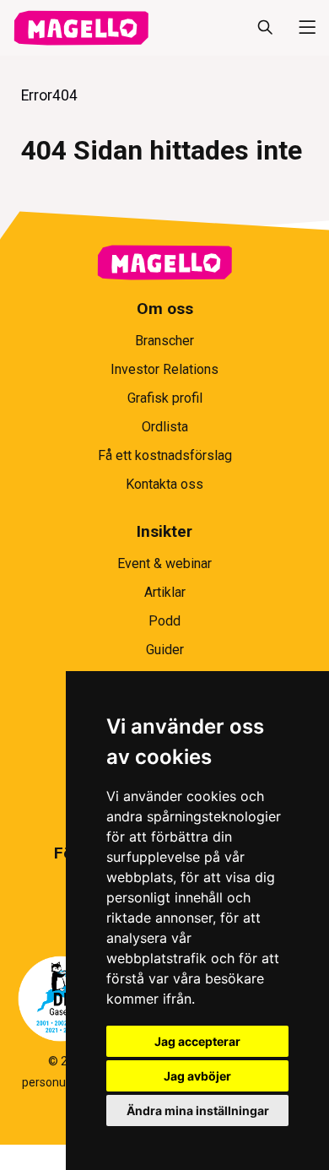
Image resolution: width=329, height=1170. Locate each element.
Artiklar (165, 592)
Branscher (164, 341)
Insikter (164, 531)
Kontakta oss (164, 484)
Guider (165, 650)
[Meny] (300, 28)
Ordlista (165, 427)
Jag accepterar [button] (197, 1041)
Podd (164, 621)
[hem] (80, 28)
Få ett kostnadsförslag (165, 455)
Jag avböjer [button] (197, 1076)
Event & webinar (164, 563)
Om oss (165, 308)
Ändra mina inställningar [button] (198, 1110)
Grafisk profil (164, 398)
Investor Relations (164, 369)
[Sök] (265, 28)
